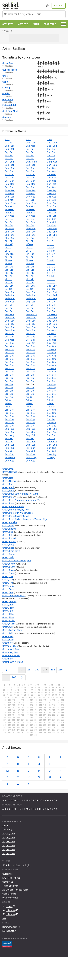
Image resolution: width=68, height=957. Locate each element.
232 (37, 669)
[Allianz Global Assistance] (7, 944)
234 (53, 669)
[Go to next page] (22, 677)
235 (60, 669)
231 (29, 669)
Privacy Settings (10, 897)
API (4, 918)
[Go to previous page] (6, 670)
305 (14, 677)
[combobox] (34, 14)
